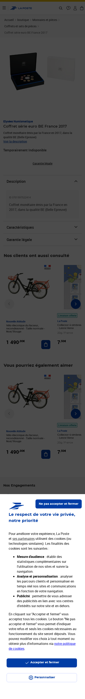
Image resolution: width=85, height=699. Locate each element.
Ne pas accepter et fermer (58, 504)
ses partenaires (23, 538)
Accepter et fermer (44, 662)
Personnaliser (44, 677)
